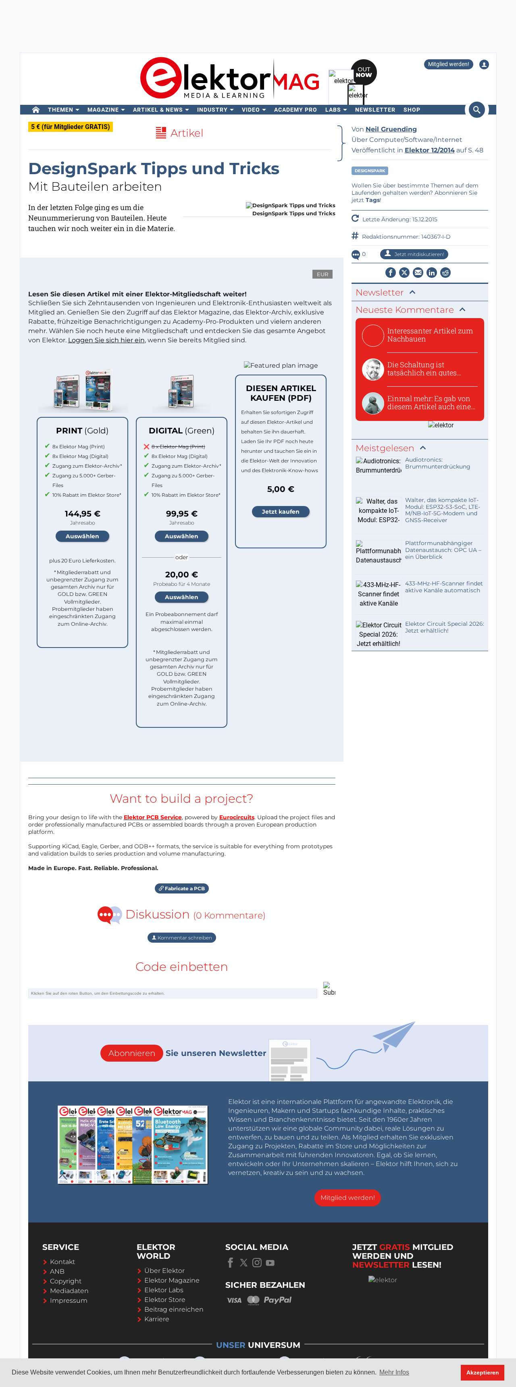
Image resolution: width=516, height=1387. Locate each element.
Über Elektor (164, 1271)
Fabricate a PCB (184, 888)
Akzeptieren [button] (482, 1372)
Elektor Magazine (172, 1280)
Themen (60, 109)
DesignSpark (370, 170)
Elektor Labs (163, 1290)
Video (251, 109)
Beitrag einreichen (174, 1309)
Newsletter (375, 109)
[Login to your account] (484, 64)
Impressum (68, 1300)
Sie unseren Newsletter (187, 1053)
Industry (212, 109)
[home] (36, 109)
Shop (412, 109)
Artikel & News (158, 109)
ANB (57, 1271)
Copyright (65, 1281)
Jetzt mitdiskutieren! (418, 254)
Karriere (156, 1319)
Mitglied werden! (448, 64)
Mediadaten (69, 1291)
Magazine (103, 109)
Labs (333, 109)
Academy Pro (295, 109)
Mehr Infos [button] (394, 1372)
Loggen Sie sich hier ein (106, 340)
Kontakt (62, 1262)
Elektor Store (164, 1300)
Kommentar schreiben (184, 938)
